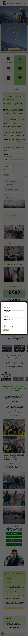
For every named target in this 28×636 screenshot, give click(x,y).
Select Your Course (8, 320)
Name (5, 306)
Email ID (6, 315)
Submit (6, 330)
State (5, 325)
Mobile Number (8, 310)
